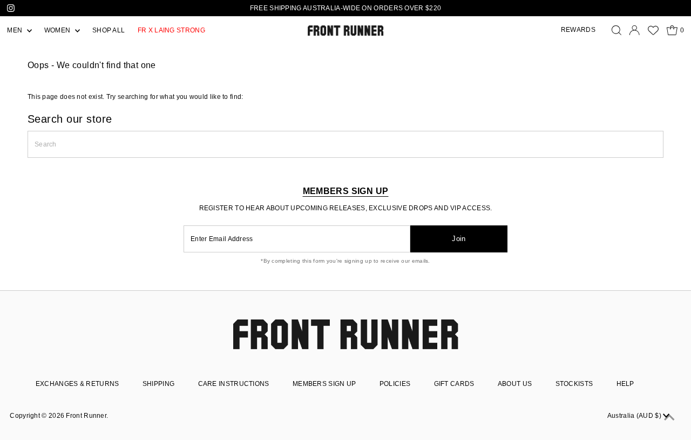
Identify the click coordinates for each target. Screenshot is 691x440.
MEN (15, 30)
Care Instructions (233, 384)
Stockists (574, 384)
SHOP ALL (108, 30)
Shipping (158, 384)
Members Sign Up (324, 384)
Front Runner (86, 415)
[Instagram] (11, 8)
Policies (395, 384)
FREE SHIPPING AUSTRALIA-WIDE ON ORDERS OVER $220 (345, 8)
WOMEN (58, 30)
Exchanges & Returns (77, 384)
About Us (515, 384)
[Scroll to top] (669, 418)
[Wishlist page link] (653, 30)
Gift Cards (454, 384)
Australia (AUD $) (635, 415)
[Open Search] (616, 30)
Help (625, 384)
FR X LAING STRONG (171, 30)
